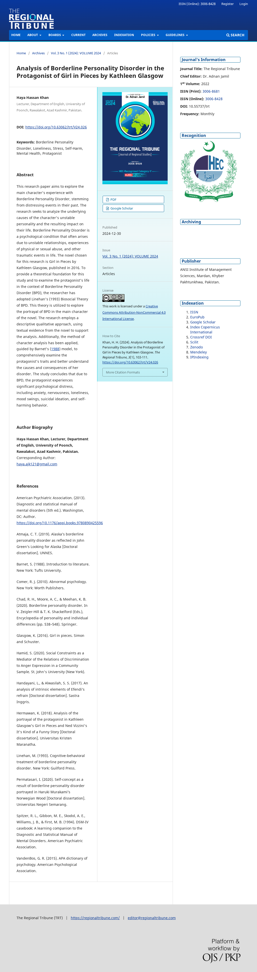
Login (243, 4)
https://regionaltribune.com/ (95, 917)
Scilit (194, 342)
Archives (99, 35)
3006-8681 (211, 91)
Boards (55, 35)
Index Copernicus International (205, 329)
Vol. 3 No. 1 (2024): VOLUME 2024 (76, 53)
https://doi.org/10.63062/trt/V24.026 (56, 127)
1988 (55, 348)
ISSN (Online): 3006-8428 (197, 4)
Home (16, 35)
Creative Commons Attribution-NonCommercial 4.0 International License (134, 312)
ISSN (194, 312)
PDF (113, 199)
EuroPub (197, 317)
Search (237, 35)
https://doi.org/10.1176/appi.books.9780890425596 (60, 522)
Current (78, 35)
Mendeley (198, 352)
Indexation (124, 35)
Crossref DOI (201, 337)
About (33, 35)
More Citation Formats (123, 372)
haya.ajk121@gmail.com (37, 464)
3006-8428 (214, 98)
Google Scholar (121, 208)
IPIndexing (199, 357)
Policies (148, 35)
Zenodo (196, 347)
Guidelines (175, 35)
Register (227, 4)
